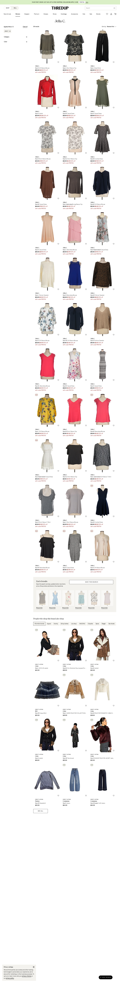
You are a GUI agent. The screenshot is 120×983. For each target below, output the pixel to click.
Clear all (25, 26)
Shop (7, 8)
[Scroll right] (113, 623)
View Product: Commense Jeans (74, 785)
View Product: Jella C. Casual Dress (74, 97)
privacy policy (10, 978)
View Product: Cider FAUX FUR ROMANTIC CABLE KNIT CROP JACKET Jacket (102, 695)
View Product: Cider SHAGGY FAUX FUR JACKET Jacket (102, 740)
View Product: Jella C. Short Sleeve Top (74, 51)
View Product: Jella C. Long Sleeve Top (74, 188)
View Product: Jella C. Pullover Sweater (47, 278)
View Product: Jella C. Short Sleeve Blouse (47, 142)
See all (40, 811)
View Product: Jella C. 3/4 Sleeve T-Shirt (102, 460)
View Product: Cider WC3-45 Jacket (47, 650)
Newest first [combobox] (110, 26)
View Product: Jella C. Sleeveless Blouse (74, 233)
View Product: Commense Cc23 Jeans (102, 785)
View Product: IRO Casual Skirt (47, 695)
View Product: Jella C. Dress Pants (102, 51)
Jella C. (6, 31)
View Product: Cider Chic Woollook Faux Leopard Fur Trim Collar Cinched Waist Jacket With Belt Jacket (74, 650)
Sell (15, 8)
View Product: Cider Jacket (102, 650)
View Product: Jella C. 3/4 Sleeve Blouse (47, 51)
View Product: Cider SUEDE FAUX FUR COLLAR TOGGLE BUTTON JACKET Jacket (74, 695)
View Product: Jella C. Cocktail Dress (102, 142)
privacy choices (26, 976)
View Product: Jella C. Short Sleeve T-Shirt (47, 506)
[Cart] (115, 14)
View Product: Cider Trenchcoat (74, 740)
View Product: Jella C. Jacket (47, 97)
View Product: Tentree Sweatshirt (47, 785)
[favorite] (58, 62)
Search (88, 8)
